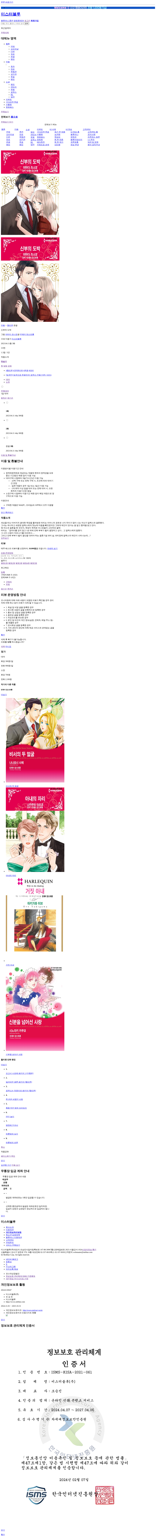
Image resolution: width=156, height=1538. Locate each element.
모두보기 (5, 538)
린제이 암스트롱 (27, 334)
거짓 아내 (10, 965)
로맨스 (14, 92)
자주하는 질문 (94, 137)
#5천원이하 (18, 370)
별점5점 (33, 563)
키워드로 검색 (43, 145)
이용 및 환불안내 (8, 455)
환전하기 (9, 512)
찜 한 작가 (58, 142)
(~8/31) (28, 375)
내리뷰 (57, 145)
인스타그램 (11, 1267)
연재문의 (10, 1243)
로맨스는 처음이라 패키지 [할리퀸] (21, 1091)
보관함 (57, 134)
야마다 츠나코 (11, 334)
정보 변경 (75, 145)
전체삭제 (5, 33)
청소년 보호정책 (13, 1235)
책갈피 (57, 137)
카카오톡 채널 (12, 1269)
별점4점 (26, 563)
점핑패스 (10, 107)
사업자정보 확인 (89, 1250)
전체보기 (5, 112)
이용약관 (10, 1230)
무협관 (14, 72)
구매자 (9, 582)
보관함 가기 (6, 1165)
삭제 (3, 646)
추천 (13, 67)
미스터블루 (10, 14)
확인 (3, 508)
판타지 (14, 87)
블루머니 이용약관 (14, 1237)
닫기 (3, 512)
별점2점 (11, 563)
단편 (13, 52)
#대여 (31, 370)
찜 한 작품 (58, 140)
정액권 (73, 137)
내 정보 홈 (75, 132)
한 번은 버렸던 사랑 (14, 1099)
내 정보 (69, 129)
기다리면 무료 (12, 102)
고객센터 (87, 129)
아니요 (8, 646)
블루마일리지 (76, 140)
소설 (8, 82)
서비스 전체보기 (13, 1245)
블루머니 (74, 134)
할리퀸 (10, 325)
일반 (13, 97)
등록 (3, 572)
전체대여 (5, 391)
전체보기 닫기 (7, 122)
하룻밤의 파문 (12, 1143)
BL (12, 95)
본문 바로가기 (7, 2)
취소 (3, 1147)
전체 (8, 584)
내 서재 (53, 129)
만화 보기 (16, 1165)
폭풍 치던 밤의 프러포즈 (16, 1108)
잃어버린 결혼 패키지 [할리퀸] (19, 1082)
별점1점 (4, 563)
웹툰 (8, 44)
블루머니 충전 (7, 21)
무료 (13, 77)
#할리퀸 (9, 370)
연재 (13, 46)
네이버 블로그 (12, 1259)
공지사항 (91, 134)
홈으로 (14, 117)
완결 (13, 57)
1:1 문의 (91, 140)
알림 (5, 366)
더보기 (4, 695)
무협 (13, 90)
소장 (8, 382)
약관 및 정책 (93, 142)
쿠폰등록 (74, 142)
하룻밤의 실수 (12, 1134)
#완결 (25, 370)
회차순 (4, 398)
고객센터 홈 (93, 132)
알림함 (19, 21)
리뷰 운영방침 (7, 553)
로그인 (27, 21)
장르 (13, 54)
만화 (8, 62)
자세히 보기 (52, 548)
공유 (10, 366)
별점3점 (19, 563)
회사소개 (10, 1227)
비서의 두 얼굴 (12, 786)
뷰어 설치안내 (94, 145)
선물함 (9, 105)
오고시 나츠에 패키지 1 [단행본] (19, 1073)
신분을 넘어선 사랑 (14, 1054)
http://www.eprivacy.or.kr (33, 1310)
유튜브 (9, 1262)
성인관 (14, 74)
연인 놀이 (10, 1117)
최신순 (10, 398)
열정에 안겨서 (12, 1125)
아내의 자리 (11, 876)
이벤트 (9, 99)
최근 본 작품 (59, 132)
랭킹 (13, 59)
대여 (8, 379)
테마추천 (41, 142)
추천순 (10, 589)
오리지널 (15, 49)
